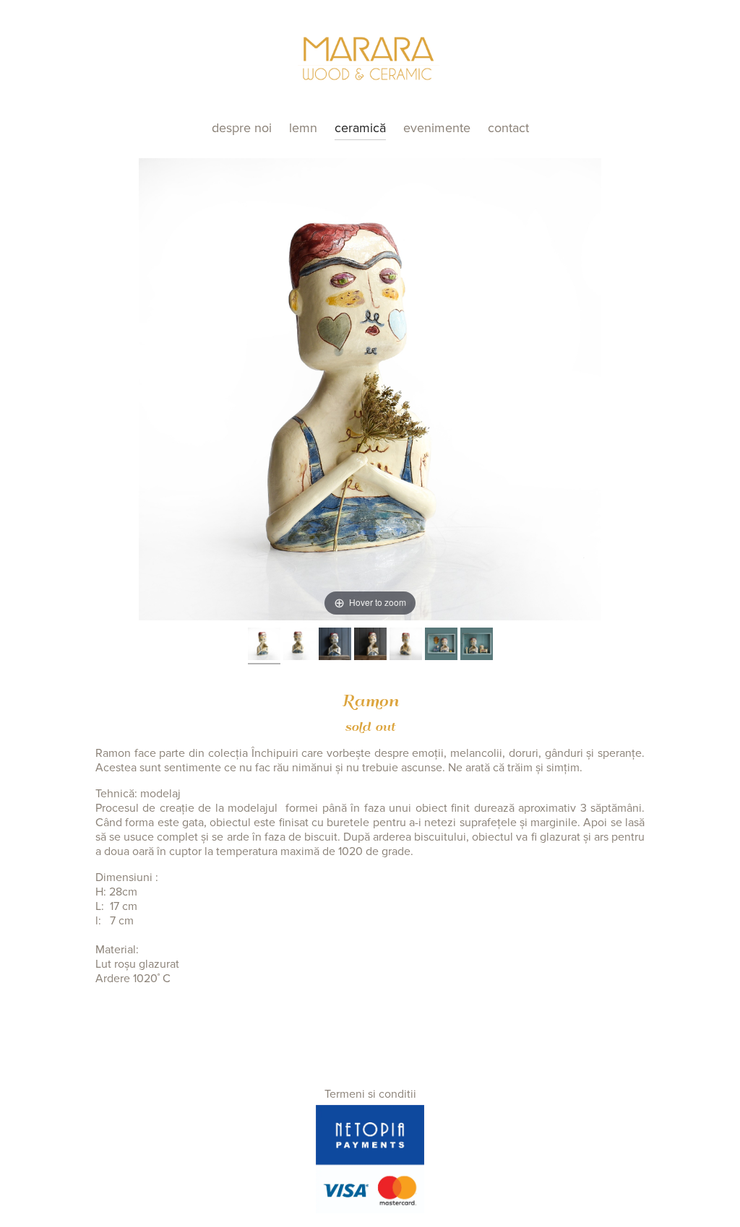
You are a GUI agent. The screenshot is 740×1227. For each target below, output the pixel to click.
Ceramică (360, 128)
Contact (508, 128)
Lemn (303, 128)
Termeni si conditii (370, 1094)
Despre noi (242, 128)
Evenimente (436, 128)
